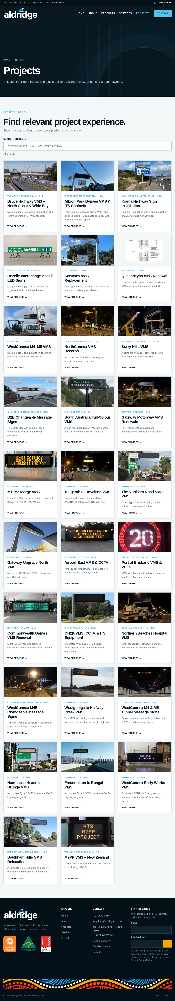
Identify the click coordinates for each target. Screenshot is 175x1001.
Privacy (168, 995)
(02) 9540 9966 (163, 3)
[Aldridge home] (21, 13)
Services (125, 13)
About (93, 13)
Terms (158, 995)
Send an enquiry (102, 940)
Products (108, 13)
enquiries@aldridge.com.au (108, 921)
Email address (138, 937)
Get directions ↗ (102, 946)
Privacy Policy (145, 960)
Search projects (14, 139)
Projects (143, 13)
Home (80, 13)
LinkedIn (97, 952)
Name (134, 923)
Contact (163, 13)
